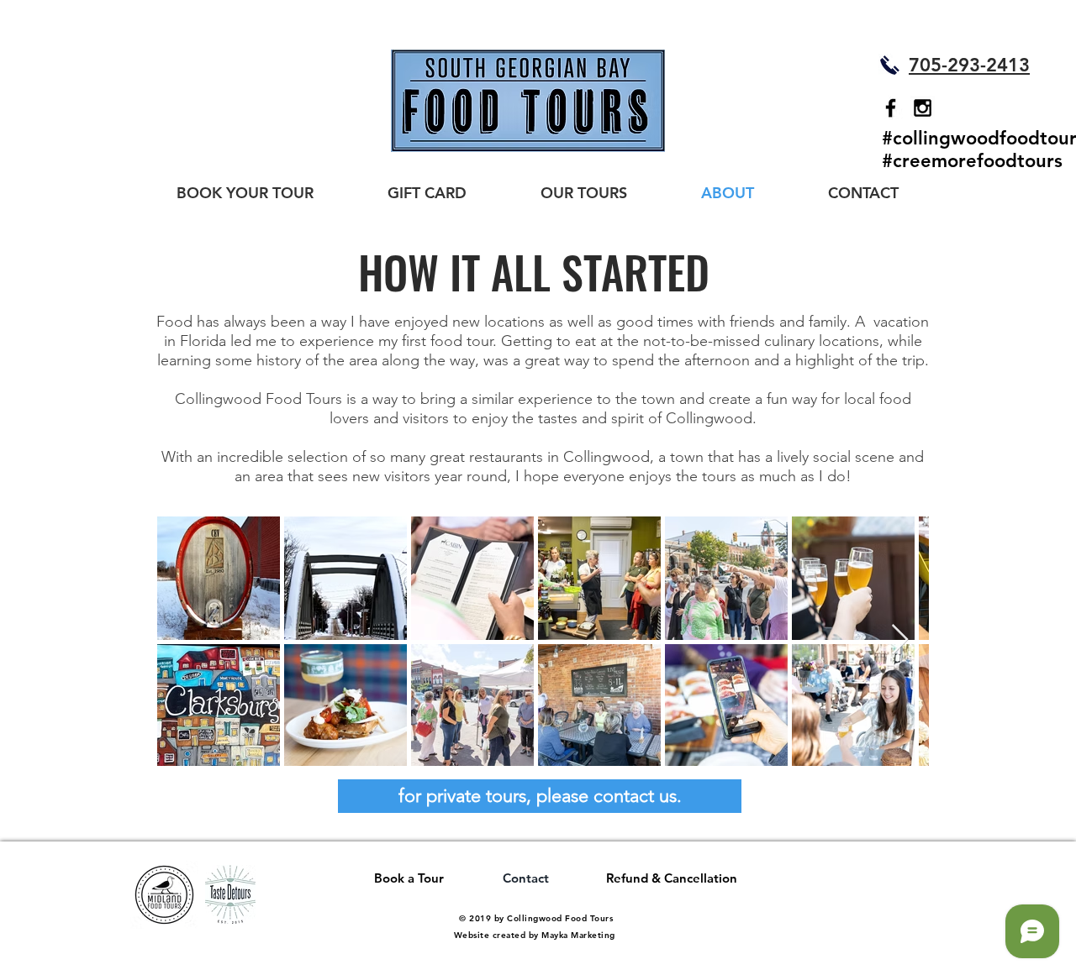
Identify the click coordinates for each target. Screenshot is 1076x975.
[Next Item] (900, 640)
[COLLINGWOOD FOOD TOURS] (922, 108)
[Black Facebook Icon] (890, 108)
